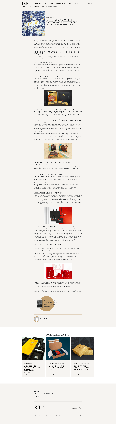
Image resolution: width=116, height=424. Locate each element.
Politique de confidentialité (53, 415)
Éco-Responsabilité (49, 3)
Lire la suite (27, 374)
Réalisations (38, 3)
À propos (70, 3)
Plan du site (41, 415)
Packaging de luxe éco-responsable (56, 363)
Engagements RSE (60, 3)
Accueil (23, 6)
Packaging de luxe (29, 6)
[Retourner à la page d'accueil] (25, 3)
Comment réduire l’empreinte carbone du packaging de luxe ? (82, 367)
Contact (90, 3)
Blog (76, 3)
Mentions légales (46, 415)
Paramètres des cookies (61, 415)
